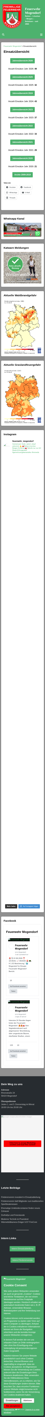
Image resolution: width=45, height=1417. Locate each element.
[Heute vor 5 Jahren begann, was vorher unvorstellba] (22, 779)
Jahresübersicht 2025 (22, 77)
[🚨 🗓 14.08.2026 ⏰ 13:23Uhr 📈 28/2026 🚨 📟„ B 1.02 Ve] (22, 511)
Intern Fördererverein (22, 1260)
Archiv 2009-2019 (22, 175)
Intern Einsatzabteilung (23, 1249)
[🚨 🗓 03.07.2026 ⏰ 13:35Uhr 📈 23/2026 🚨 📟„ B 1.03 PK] (22, 802)
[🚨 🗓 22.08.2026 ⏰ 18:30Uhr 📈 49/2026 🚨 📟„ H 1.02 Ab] (22, 467)
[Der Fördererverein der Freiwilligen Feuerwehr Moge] (22, 534)
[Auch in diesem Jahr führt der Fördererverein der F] (22, 623)
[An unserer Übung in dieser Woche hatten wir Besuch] (22, 712)
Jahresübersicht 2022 (22, 126)
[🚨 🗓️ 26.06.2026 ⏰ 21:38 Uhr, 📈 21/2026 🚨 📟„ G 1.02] (22, 846)
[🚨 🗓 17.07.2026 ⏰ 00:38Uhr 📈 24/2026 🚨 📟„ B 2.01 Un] (22, 735)
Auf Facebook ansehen (18, 986)
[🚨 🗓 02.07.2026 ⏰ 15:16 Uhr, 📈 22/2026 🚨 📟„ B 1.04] (22, 824)
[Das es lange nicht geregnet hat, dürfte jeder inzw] (22, 578)
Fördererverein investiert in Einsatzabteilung (20, 1197)
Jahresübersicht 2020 (22, 158)
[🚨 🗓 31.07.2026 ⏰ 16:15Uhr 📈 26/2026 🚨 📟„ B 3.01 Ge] (22, 645)
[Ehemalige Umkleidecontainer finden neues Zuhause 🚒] (22, 690)
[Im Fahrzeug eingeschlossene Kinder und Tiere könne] (22, 891)
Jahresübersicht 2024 (22, 93)
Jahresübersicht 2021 (22, 142)
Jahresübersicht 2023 (22, 110)
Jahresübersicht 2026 (22, 61)
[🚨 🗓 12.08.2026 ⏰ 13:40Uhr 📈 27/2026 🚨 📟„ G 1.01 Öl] (22, 556)
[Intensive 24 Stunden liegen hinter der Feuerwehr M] (22, 489)
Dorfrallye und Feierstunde (13, 1215)
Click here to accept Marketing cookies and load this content (23, 1144)
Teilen (13, 991)
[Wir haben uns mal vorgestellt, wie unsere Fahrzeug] (22, 601)
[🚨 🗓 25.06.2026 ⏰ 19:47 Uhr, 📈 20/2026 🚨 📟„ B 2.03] (22, 869)
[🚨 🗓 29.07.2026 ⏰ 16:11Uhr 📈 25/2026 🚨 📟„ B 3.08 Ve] (22, 668)
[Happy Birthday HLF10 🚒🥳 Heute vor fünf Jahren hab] (22, 757)
